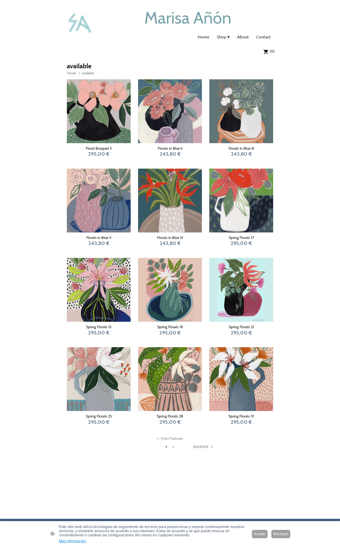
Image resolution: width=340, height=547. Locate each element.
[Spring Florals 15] (99, 290)
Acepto (260, 534)
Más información (72, 541)
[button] (203, 447)
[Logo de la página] (81, 23)
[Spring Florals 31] (241, 379)
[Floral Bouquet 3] (99, 111)
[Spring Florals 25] (99, 379)
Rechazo (280, 534)
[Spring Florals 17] (241, 200)
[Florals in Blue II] (170, 111)
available (88, 73)
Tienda (71, 73)
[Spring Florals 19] (170, 290)
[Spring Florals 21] (241, 290)
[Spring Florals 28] (170, 379)
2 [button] (173, 447)
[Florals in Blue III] (241, 111)
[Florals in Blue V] (99, 200)
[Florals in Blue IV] (170, 200)
